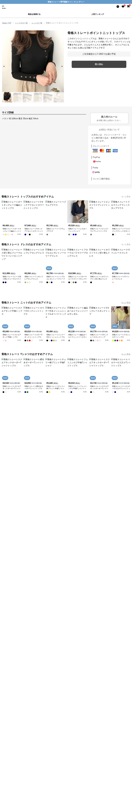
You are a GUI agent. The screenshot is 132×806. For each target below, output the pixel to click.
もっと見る (125, 196)
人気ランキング (97, 14)
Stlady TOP (6, 23)
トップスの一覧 (21, 23)
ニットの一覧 (36, 23)
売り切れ (99, 64)
